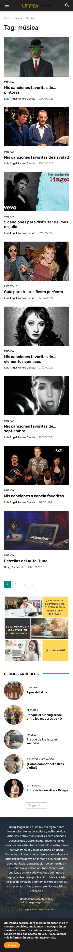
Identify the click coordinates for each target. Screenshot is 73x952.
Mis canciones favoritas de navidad (36, 157)
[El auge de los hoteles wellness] (14, 739)
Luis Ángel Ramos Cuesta (19, 98)
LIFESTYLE (10, 286)
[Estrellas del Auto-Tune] (36, 530)
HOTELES (31, 735)
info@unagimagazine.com (36, 902)
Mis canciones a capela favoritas (34, 496)
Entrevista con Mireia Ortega (47, 790)
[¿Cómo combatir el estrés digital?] (14, 764)
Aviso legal (24, 909)
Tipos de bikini (37, 692)
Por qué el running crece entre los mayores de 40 (44, 716)
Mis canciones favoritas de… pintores (30, 90)
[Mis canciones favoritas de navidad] (36, 126)
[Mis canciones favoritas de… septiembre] (36, 395)
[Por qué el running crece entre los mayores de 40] (14, 715)
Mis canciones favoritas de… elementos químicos (30, 359)
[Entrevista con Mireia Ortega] (14, 788)
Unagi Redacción (14, 567)
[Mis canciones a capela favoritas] (36, 465)
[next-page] (32, 584)
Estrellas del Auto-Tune (25, 561)
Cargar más (35, 805)
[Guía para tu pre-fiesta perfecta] (36, 261)
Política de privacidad (43, 909)
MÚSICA (9, 82)
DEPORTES (32, 710)
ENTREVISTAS (34, 786)
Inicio (7, 18)
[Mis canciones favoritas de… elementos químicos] (36, 326)
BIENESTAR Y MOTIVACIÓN (40, 759)
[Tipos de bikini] (14, 690)
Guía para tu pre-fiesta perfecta (33, 291)
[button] (6, 5)
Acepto (12, 945)
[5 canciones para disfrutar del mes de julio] (36, 191)
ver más (50, 938)
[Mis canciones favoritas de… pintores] (36, 57)
